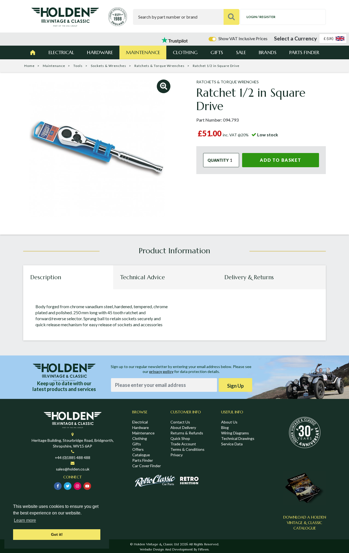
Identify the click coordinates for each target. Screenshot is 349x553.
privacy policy (161, 371)
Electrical (61, 52)
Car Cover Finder (146, 465)
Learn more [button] (25, 520)
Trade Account (183, 444)
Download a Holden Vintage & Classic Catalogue (304, 523)
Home (29, 66)
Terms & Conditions (187, 449)
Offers (138, 449)
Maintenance (143, 52)
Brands (267, 52)
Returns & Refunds (186, 433)
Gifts (216, 52)
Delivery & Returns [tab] (249, 277)
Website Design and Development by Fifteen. (174, 549)
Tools (78, 66)
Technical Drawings (237, 438)
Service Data (232, 444)
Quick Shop (180, 438)
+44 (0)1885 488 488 (72, 457)
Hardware (100, 52)
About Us (229, 422)
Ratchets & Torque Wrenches (159, 66)
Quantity (218, 160)
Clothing (185, 52)
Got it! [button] (57, 534)
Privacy (176, 454)
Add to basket (280, 160)
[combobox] (333, 38)
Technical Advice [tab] (142, 277)
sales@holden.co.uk (72, 469)
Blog (225, 427)
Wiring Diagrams (235, 433)
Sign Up (235, 386)
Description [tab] (45, 277)
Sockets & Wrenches (108, 66)
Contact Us (180, 422)
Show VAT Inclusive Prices (242, 38)
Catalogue (141, 454)
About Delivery (183, 427)
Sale (241, 52)
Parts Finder (304, 52)
